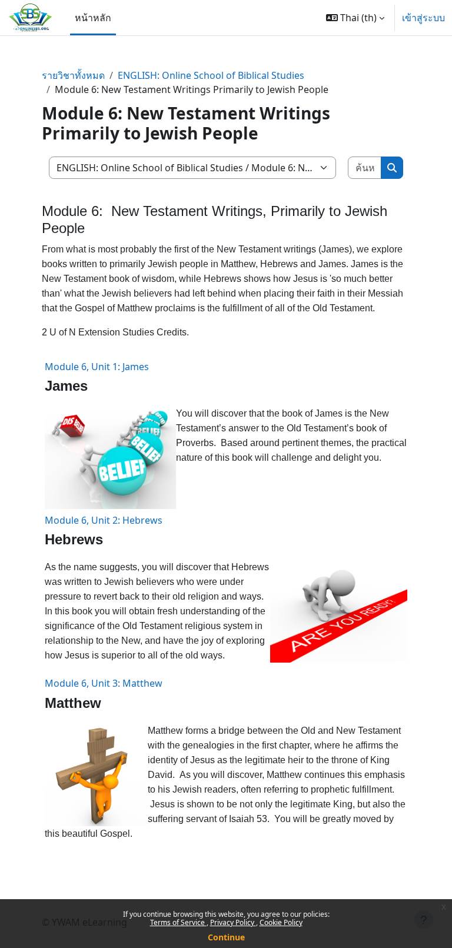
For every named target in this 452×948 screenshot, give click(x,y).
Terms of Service (178, 922)
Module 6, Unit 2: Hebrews (103, 520)
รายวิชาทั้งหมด (73, 75)
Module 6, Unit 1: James (97, 366)
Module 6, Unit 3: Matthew (103, 683)
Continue (226, 937)
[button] (355, 17)
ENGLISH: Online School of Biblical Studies (211, 75)
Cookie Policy (281, 922)
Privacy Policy (233, 922)
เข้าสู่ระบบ (423, 17)
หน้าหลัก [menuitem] (93, 17)
